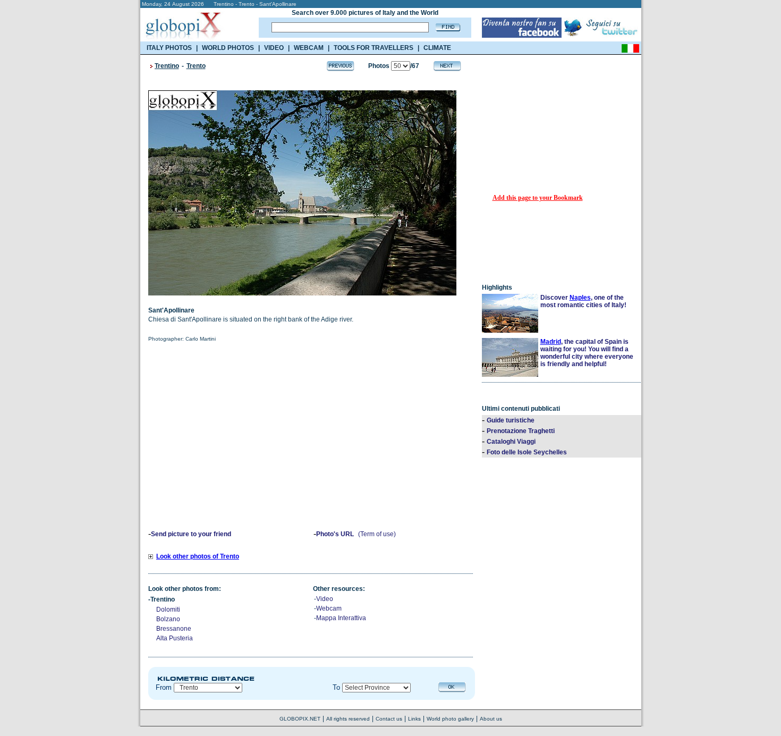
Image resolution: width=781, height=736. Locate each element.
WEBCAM (309, 48)
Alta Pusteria (174, 638)
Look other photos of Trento (197, 556)
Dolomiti (168, 609)
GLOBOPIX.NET (299, 719)
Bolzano (168, 619)
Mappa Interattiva (341, 618)
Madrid (550, 341)
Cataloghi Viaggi (511, 441)
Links (414, 719)
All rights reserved (348, 719)
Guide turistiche (510, 420)
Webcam (329, 608)
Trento (196, 66)
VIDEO (274, 48)
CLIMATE (437, 48)
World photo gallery (450, 719)
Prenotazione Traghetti (521, 431)
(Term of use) (377, 534)
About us (491, 719)
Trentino (167, 66)
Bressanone (173, 628)
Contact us (389, 719)
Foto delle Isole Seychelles (527, 452)
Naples (580, 297)
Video (324, 599)
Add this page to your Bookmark (538, 197)
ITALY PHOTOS (169, 48)
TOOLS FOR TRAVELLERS (373, 48)
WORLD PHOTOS (228, 48)
